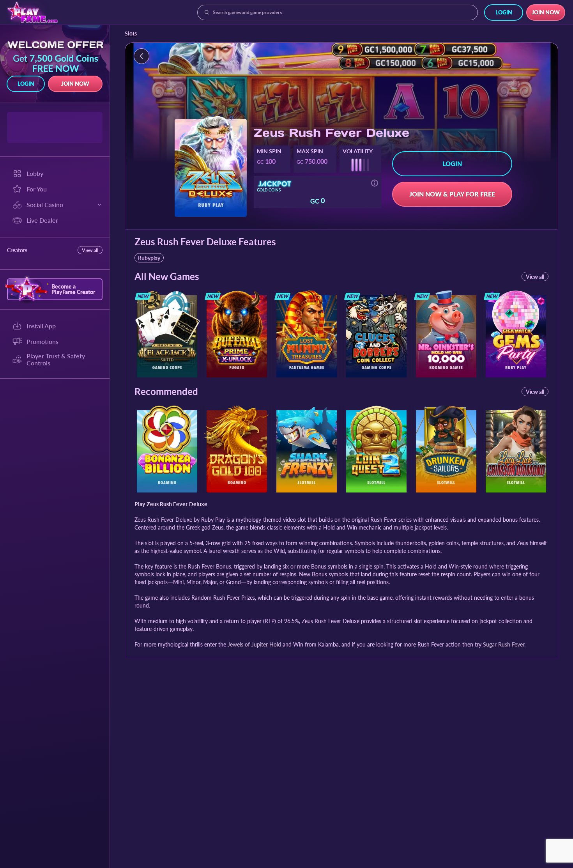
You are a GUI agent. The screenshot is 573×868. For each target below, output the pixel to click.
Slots (131, 33)
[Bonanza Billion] (167, 449)
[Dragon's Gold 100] (236, 449)
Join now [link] (546, 12)
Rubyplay (149, 258)
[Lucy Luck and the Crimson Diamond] (515, 449)
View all (90, 250)
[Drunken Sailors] (446, 449)
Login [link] (503, 12)
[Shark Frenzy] (306, 449)
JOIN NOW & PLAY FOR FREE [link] (452, 194)
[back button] (141, 56)
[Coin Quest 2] (376, 449)
